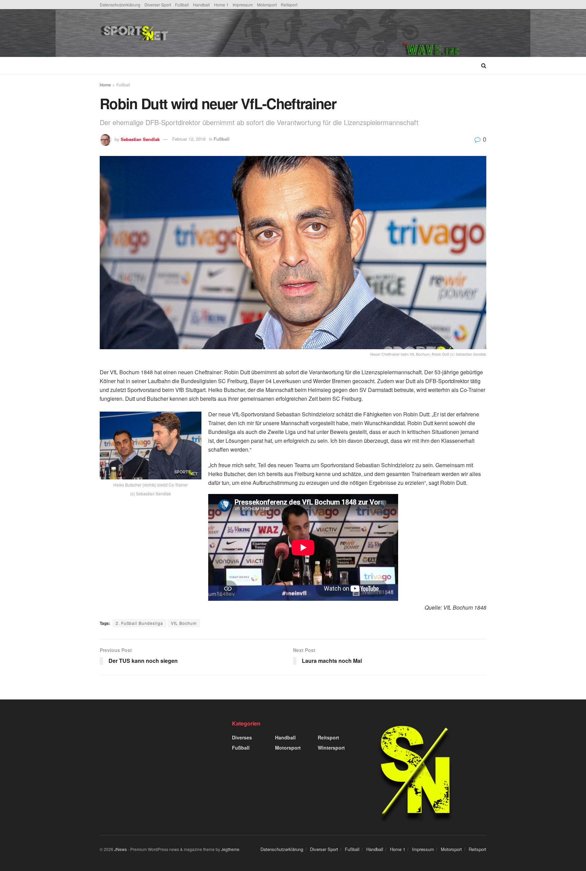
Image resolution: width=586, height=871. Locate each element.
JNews (120, 849)
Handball (201, 4)
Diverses (242, 737)
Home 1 (221, 4)
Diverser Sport (157, 4)
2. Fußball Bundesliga (139, 623)
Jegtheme (230, 849)
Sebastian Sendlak (140, 139)
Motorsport (267, 4)
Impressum (243, 4)
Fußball (182, 4)
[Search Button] (483, 65)
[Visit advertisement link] (444, 33)
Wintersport (331, 747)
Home (105, 84)
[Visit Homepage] (186, 33)
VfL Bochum (184, 623)
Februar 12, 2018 (189, 139)
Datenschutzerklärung (120, 4)
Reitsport (289, 4)
